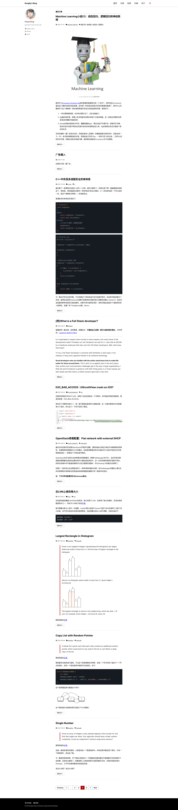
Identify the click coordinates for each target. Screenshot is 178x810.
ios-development (73, 392)
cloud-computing (73, 443)
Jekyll (45, 806)
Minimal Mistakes (53, 806)
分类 (122, 3)
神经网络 (89, 24)
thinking (70, 326)
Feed (36, 803)
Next (95, 788)
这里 (83, 503)
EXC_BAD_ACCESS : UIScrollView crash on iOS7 (84, 387)
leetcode (78, 541)
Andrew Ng (75, 103)
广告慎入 (61, 154)
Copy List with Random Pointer (74, 635)
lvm (74, 496)
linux (69, 496)
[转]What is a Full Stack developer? (77, 321)
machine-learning (72, 24)
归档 (136, 3)
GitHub (28, 803)
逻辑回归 (100, 24)
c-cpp (69, 184)
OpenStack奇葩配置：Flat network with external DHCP (88, 438)
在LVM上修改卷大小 (67, 491)
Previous (60, 788)
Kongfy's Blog (31, 3)
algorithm (70, 541)
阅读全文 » (60, 144)
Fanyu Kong (29, 22)
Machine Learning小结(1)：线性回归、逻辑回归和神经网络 (88, 18)
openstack (84, 443)
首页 (115, 3)
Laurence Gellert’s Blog (68, 333)
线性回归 (95, 24)
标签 (129, 3)
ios (81, 392)
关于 (143, 3)
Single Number (65, 723)
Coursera (65, 103)
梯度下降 (83, 24)
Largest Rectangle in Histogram (75, 535)
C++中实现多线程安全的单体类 (73, 179)
